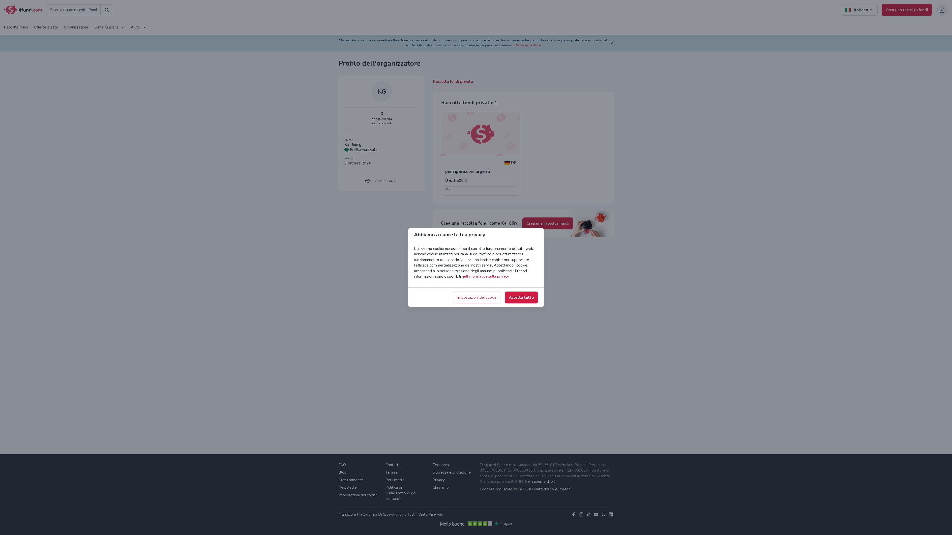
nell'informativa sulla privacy (485, 276)
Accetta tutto (521, 297)
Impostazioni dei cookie (477, 297)
